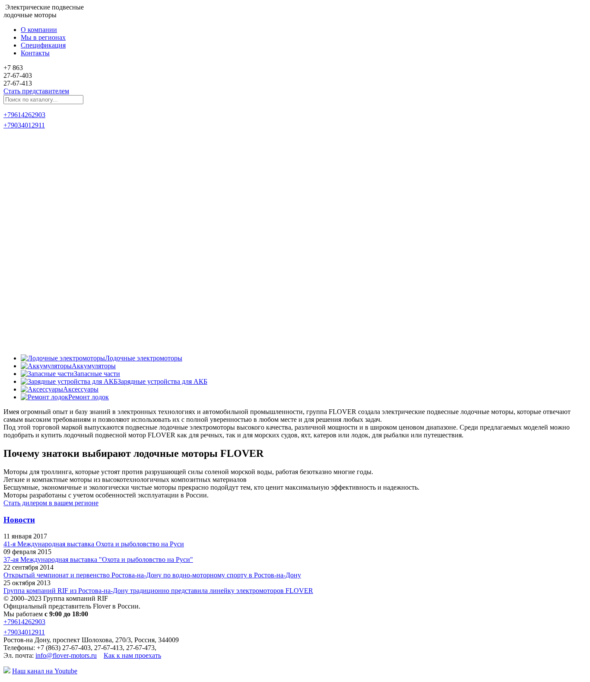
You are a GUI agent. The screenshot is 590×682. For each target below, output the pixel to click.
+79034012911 (24, 125)
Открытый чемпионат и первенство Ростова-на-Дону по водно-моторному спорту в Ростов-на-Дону (152, 575)
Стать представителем (36, 91)
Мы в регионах (43, 37)
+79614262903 (24, 114)
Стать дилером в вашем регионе (50, 503)
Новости (19, 519)
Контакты (35, 53)
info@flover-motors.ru (66, 655)
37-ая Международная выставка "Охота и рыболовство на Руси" (98, 559)
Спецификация (43, 45)
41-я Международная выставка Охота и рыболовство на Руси (93, 544)
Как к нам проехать (132, 655)
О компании (39, 29)
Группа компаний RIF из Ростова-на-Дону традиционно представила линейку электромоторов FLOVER (158, 590)
